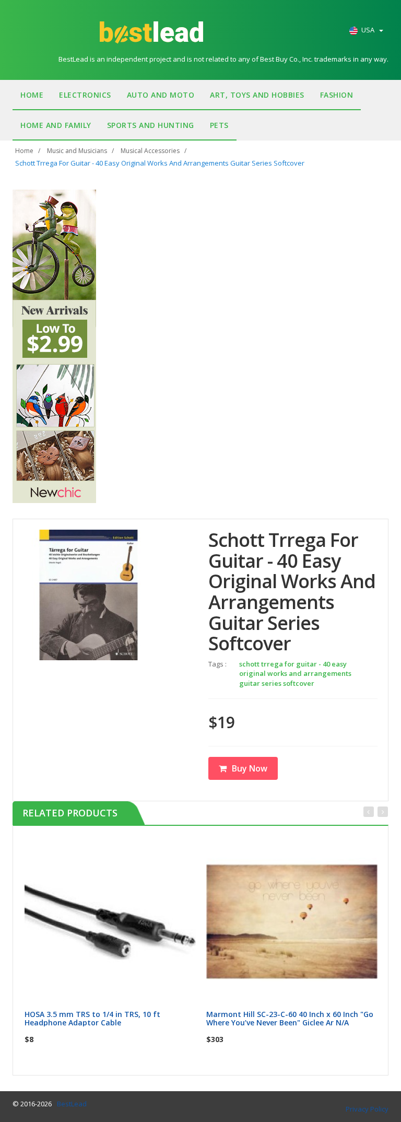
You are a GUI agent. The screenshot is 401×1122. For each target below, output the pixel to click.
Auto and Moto (161, 95)
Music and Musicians (77, 150)
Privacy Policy (367, 1109)
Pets (219, 125)
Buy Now (249, 768)
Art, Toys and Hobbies (257, 95)
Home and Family (55, 125)
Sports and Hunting (150, 125)
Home (31, 95)
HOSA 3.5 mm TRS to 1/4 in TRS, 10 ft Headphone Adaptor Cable (92, 1018)
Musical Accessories (150, 150)
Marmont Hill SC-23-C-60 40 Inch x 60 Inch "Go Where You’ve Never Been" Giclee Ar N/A (289, 1018)
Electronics (85, 95)
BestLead (72, 1103)
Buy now (116, 847)
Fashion (336, 95)
